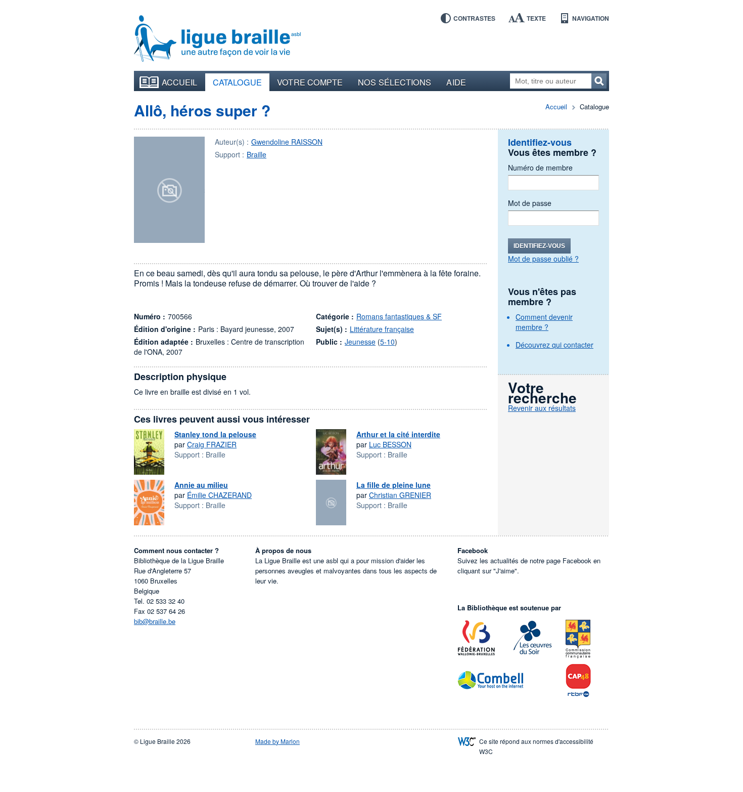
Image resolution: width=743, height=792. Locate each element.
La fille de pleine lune (393, 485)
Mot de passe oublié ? (543, 259)
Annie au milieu (201, 485)
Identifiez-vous (539, 245)
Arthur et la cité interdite (398, 434)
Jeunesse (360, 342)
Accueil (180, 82)
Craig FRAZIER (212, 444)
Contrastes (474, 18)
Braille (256, 154)
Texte (536, 18)
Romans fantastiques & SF (399, 316)
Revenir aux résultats (542, 408)
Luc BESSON (390, 444)
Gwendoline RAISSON (286, 142)
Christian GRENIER (400, 495)
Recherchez (599, 81)
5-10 (387, 342)
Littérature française (382, 329)
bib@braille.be (154, 621)
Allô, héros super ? (202, 110)
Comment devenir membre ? (544, 322)
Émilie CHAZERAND (219, 495)
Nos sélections (394, 82)
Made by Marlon (277, 741)
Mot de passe (529, 203)
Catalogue (237, 82)
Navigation (590, 18)
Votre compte (310, 82)
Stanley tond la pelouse (215, 434)
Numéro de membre (540, 167)
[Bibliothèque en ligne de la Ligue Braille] (217, 39)
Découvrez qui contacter (554, 345)
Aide (456, 82)
